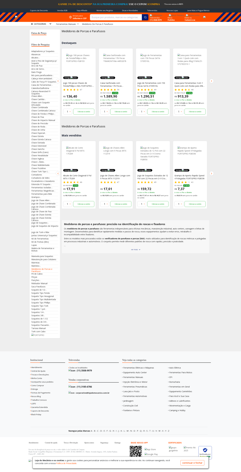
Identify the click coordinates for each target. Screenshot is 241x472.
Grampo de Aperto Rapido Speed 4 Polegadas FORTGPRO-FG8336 (152, 177)
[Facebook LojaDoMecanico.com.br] (31, 461)
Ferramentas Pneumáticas (135, 386)
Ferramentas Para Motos (180, 372)
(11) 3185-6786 (84, 386)
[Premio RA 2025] (190, 447)
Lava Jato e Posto (131, 391)
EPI (170, 377)
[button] (58, 81)
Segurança (104, 443)
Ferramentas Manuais (133, 377)
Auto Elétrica (175, 367)
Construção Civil (130, 405)
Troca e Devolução (71, 443)
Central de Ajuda (38, 371)
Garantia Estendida (39, 407)
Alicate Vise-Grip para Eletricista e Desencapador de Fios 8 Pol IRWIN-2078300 (189, 84)
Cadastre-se (190, 20)
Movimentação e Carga (180, 405)
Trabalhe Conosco (39, 400)
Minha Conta (36, 378)
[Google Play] (151, 454)
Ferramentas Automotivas (135, 396)
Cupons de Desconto (39, 10)
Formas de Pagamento (40, 392)
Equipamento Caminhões (180, 391)
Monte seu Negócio (105, 10)
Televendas (152, 10)
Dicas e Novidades (130, 10)
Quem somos (89, 443)
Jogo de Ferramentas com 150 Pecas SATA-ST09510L (114, 84)
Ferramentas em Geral (179, 386)
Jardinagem (128, 401)
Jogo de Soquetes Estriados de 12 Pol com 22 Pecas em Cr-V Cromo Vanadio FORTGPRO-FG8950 (115, 177)
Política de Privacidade (66, 463)
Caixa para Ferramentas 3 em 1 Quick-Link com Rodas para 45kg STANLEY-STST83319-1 (152, 84)
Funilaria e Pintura (131, 410)
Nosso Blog (36, 396)
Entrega (34, 389)
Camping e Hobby (177, 410)
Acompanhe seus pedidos (42, 382)
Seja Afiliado (82, 10)
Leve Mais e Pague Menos (198, 10)
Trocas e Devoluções (40, 374)
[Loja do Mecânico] (47, 17)
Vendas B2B (62, 10)
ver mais (134, 249)
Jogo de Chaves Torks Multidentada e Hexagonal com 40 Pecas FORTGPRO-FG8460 (190, 177)
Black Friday (36, 414)
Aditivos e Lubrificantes (179, 401)
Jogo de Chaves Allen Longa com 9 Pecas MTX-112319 (78, 177)
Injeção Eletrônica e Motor (135, 382)
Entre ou (188, 17)
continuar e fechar (192, 462)
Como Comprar (37, 385)
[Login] (192, 14)
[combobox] (119, 17)
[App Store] (151, 449)
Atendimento (36, 367)
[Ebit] (175, 447)
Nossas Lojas (172, 10)
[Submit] (145, 17)
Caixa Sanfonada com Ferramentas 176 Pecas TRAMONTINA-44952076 (74, 84)
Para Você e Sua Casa (179, 396)
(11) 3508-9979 (84, 370)
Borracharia (174, 382)
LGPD (33, 403)
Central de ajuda (51, 443)
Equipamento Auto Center (135, 372)
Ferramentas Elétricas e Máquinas (138, 367)
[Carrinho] (204, 15)
